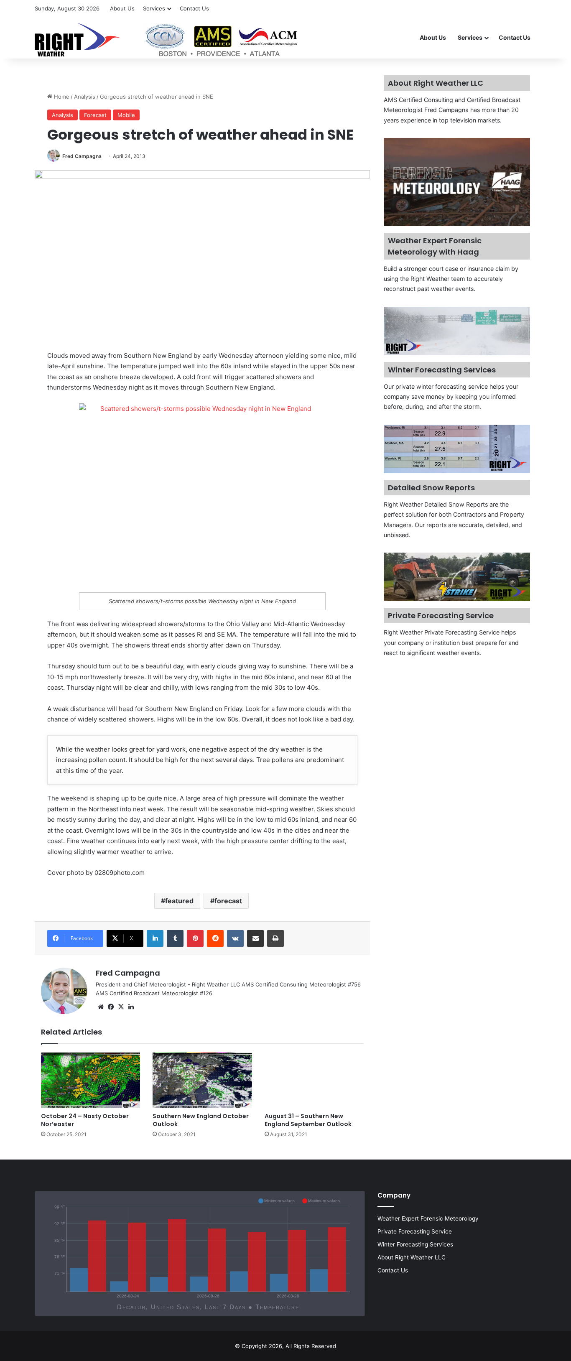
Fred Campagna (82, 156)
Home (60, 96)
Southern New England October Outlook (201, 1120)
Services (154, 8)
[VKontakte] (235, 938)
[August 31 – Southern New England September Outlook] (314, 1080)
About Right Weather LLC (411, 1257)
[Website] (101, 1007)
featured (179, 901)
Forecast (95, 115)
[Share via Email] (255, 938)
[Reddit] (215, 938)
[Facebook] (111, 1007)
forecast (228, 901)
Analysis (84, 96)
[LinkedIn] (155, 938)
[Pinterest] (195, 938)
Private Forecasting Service (414, 1231)
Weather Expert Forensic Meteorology (428, 1218)
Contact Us (194, 8)
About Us (122, 8)
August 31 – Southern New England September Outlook (308, 1120)
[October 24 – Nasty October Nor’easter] (90, 1080)
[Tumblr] (175, 938)
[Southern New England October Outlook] (202, 1080)
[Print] (275, 938)
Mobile (126, 115)
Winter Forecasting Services (415, 1244)
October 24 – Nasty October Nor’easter (85, 1120)
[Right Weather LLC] (167, 39)
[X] (121, 1007)
